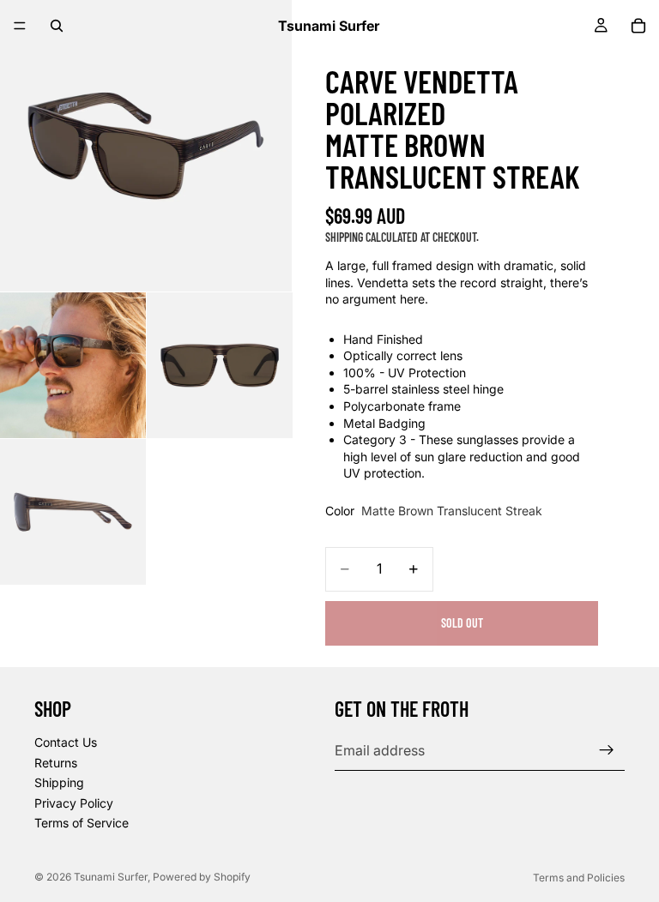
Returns (55, 762)
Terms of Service (81, 822)
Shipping (59, 782)
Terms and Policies (579, 877)
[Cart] (638, 26)
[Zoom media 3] (220, 365)
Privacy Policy (73, 803)
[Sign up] (607, 750)
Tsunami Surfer (111, 876)
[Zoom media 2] (73, 365)
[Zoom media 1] (146, 146)
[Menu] (19, 25)
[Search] (57, 26)
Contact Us (65, 742)
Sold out (462, 623)
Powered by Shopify (202, 876)
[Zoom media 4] (73, 512)
